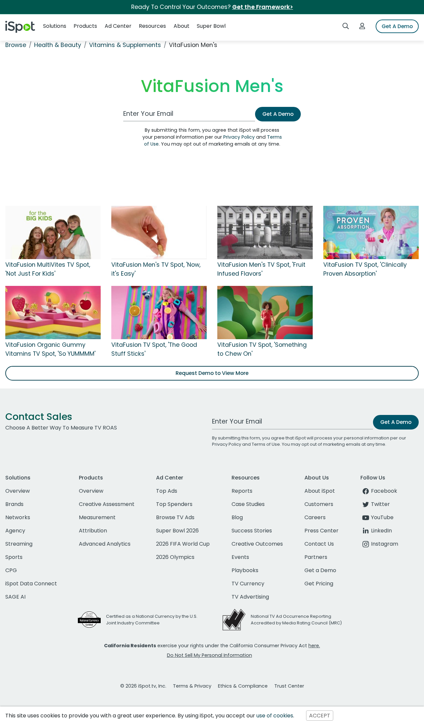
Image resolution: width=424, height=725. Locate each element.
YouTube (382, 517)
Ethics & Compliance (243, 686)
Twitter (380, 504)
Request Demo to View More (212, 373)
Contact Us (319, 544)
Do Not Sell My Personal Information (209, 655)
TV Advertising (250, 597)
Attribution (93, 530)
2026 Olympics (175, 557)
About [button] (181, 26)
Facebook (384, 491)
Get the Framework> (262, 7)
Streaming (18, 544)
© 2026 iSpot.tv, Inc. (143, 686)
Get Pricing (318, 583)
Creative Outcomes (257, 544)
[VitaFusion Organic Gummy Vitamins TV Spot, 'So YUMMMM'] (53, 312)
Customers (318, 504)
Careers (315, 517)
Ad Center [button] (118, 26)
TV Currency (248, 583)
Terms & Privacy (192, 686)
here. (314, 645)
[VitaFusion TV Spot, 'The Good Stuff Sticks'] (159, 312)
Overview (17, 491)
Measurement (97, 517)
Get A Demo (397, 26)
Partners (315, 557)
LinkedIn (381, 530)
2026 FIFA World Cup (183, 544)
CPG (11, 570)
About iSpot (319, 491)
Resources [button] (152, 26)
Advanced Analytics (105, 544)
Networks (17, 517)
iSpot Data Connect (31, 583)
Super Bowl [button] (211, 26)
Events (240, 557)
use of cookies (274, 715)
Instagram (384, 544)
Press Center (321, 530)
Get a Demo (320, 570)
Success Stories (252, 530)
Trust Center (289, 686)
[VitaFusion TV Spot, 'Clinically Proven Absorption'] (371, 232)
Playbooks (245, 570)
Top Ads (166, 491)
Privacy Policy (239, 137)
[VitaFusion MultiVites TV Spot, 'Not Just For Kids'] (53, 232)
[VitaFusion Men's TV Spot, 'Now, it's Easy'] (159, 232)
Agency (15, 530)
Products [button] (85, 26)
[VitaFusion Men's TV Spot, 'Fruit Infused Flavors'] (265, 232)
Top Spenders (174, 504)
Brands (14, 504)
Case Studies (248, 504)
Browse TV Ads (175, 517)
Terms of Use (266, 444)
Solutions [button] (54, 26)
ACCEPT (319, 715)
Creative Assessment (106, 504)
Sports (14, 557)
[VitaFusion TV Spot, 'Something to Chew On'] (265, 312)
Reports (242, 491)
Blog (237, 517)
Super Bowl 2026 (177, 530)
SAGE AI (15, 597)
